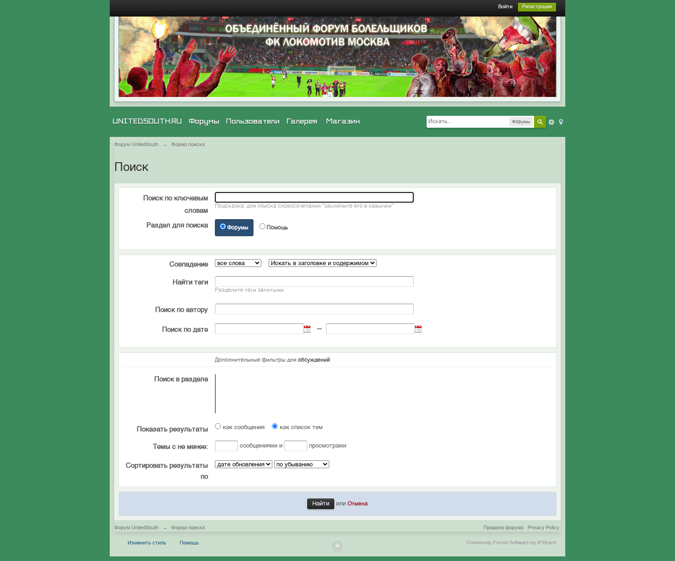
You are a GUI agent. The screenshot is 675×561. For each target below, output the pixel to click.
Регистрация (537, 7)
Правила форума (503, 528)
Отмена (358, 504)
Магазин (343, 121)
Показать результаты (172, 429)
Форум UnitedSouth (136, 528)
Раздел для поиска (177, 225)
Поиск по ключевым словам (175, 204)
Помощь (277, 228)
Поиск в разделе (181, 379)
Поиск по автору (181, 309)
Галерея (302, 121)
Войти (505, 7)
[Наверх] (337, 546)
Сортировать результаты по (167, 471)
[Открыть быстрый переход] (560, 121)
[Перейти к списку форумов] (337, 57)
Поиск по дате (185, 329)
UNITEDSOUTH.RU (147, 121)
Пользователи (253, 121)
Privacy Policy (543, 528)
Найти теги (190, 282)
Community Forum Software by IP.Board (511, 543)
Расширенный (551, 122)
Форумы (204, 121)
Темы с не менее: (180, 446)
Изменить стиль (147, 543)
